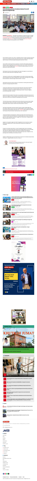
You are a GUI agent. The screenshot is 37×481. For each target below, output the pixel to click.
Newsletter (4, 465)
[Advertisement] (18, 49)
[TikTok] (8, 473)
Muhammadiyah (28, 38)
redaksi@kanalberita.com (8, 427)
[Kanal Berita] (7, 1)
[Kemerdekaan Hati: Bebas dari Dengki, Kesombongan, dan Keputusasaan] (4, 406)
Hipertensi (11, 38)
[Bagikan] (33, 12)
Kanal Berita (9, 35)
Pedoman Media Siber (6, 466)
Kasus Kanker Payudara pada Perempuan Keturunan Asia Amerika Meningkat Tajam (21, 205)
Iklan (3, 459)
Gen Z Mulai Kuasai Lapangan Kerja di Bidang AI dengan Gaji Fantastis (21, 220)
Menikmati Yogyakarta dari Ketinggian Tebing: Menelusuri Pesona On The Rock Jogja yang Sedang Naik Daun (20, 411)
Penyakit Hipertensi (6, 168)
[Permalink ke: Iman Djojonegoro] (4, 12)
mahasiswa (21, 109)
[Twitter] (30, 175)
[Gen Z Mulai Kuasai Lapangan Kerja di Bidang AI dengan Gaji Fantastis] (7, 222)
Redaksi (4, 468)
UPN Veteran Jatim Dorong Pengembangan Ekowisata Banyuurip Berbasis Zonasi (22, 213)
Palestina (5, 453)
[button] (29, 1)
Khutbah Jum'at (5, 443)
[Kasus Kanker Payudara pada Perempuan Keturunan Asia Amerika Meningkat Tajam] (7, 207)
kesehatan (5, 36)
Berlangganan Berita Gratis (7, 458)
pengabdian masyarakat (7, 37)
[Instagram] (5, 473)
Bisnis (12, 221)
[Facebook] (28, 175)
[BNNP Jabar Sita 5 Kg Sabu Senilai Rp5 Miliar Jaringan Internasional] (7, 229)
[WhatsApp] (33, 175)
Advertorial (4, 435)
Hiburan (4, 439)
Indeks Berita (5, 461)
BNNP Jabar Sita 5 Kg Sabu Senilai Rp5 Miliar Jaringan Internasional (20, 227)
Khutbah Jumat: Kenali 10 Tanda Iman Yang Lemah (12, 351)
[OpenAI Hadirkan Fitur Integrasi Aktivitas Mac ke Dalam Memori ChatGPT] (7, 237)
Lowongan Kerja (5, 464)
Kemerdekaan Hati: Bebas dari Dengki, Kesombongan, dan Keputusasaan (20, 406)
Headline (4, 7)
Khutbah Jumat (6, 447)
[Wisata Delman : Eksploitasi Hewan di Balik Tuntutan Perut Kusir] (4, 415)
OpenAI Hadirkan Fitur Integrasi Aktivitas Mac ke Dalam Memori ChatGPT (22, 235)
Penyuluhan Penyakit (13, 168)
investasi (16, 66)
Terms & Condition (6, 469)
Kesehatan (7, 7)
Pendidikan (11, 7)
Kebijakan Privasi (5, 462)
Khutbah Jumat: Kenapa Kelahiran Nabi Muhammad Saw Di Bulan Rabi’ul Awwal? (19, 396)
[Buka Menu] (31, 1)
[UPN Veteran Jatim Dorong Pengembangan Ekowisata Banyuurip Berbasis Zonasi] (7, 215)
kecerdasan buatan (7, 450)
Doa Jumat (5, 451)
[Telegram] (31, 175)
